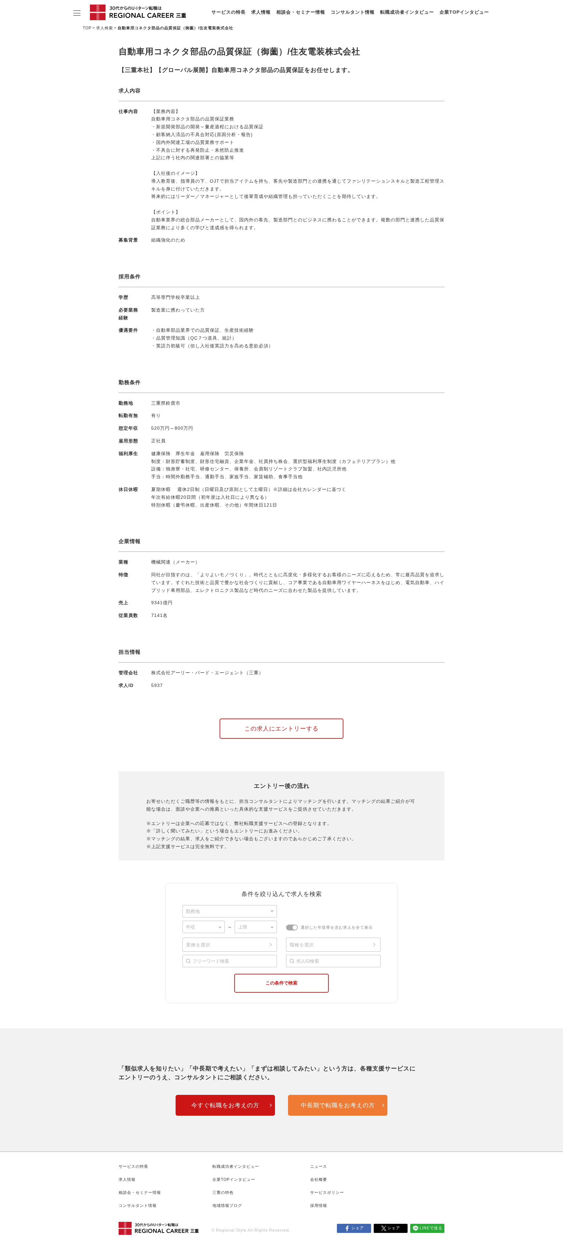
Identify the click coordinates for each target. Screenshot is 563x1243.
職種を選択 (302, 944)
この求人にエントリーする (281, 728)
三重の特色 (223, 1192)
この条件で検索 (281, 982)
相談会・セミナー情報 (300, 12)
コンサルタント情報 (353, 12)
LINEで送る (431, 1228)
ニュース (318, 1166)
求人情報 (261, 12)
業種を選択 (198, 944)
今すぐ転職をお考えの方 (225, 1105)
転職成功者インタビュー (407, 12)
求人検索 (104, 28)
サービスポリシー (327, 1192)
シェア (357, 1228)
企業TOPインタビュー (464, 12)
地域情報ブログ (227, 1205)
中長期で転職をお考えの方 (338, 1105)
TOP (87, 28)
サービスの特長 (228, 12)
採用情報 (318, 1205)
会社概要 (318, 1179)
